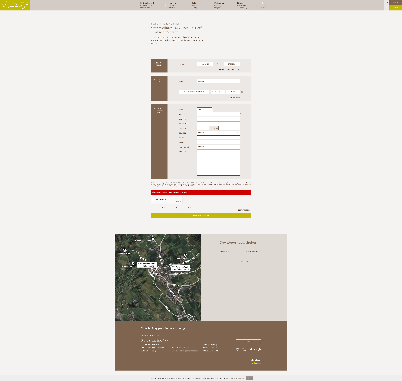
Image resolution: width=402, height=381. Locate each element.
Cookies (214, 347)
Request (395, 3)
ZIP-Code (182, 128)
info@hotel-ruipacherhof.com (185, 351)
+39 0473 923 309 (183, 347)
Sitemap (206, 344)
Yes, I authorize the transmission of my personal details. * (172, 208)
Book (396, 8)
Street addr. (184, 124)
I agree (250, 378)
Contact (248, 342)
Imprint (206, 347)
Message (182, 152)
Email (181, 142)
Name (181, 115)
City (216, 128)
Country (182, 133)
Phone (181, 138)
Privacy (214, 344)
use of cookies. (238, 378)
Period (181, 64)
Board (181, 81)
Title (181, 110)
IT (387, 8)
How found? (184, 147)
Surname (182, 119)
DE (387, 2)
